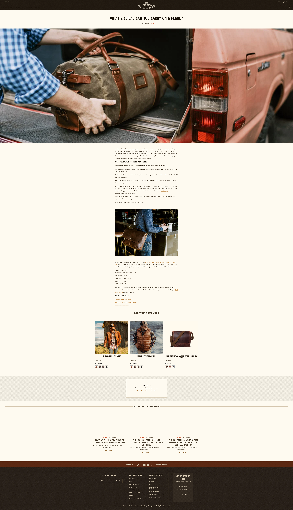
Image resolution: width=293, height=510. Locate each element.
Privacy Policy (133, 487)
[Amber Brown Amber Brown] (170, 366)
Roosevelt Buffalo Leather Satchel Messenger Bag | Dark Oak (181, 345)
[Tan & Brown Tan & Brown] (99, 366)
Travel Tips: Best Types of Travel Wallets (126, 302)
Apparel (29, 8)
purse (147, 262)
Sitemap (131, 495)
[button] (14, 8)
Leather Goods (20, 8)
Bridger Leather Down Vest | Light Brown (146, 345)
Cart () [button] (286, 2)
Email (102, 480)
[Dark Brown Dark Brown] (103, 366)
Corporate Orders (134, 490)
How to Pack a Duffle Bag (121, 305)
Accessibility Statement (135, 498)
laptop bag (159, 262)
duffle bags (164, 191)
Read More (108, 450)
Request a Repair (154, 491)
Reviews (151, 481)
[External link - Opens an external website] (137, 390)
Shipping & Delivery (134, 492)
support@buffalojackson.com (183, 482)
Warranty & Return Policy (156, 494)
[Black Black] (106, 366)
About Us (131, 478)
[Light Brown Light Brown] (131, 366)
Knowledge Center (134, 484)
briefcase (152, 262)
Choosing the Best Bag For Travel (124, 299)
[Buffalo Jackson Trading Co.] (146, 5)
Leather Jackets (8, 8)
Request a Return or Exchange (155, 487)
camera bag (165, 262)
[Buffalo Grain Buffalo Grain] (166, 366)
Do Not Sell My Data (154, 497)
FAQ (150, 484)
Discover (37, 8)
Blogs (130, 481)
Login (278, 2)
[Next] (196, 345)
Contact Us (7, 2)
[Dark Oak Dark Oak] (173, 366)
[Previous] (96, 345)
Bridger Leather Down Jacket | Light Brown (111, 345)
